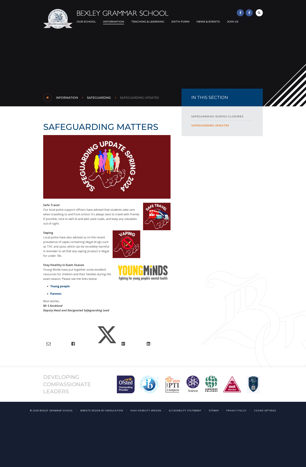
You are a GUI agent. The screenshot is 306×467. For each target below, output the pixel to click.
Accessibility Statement (185, 410)
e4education (114, 410)
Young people (60, 286)
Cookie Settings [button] (265, 410)
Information (67, 97)
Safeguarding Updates (139, 97)
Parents (55, 294)
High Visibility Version (146, 410)
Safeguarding (99, 97)
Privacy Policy (236, 410)
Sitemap (214, 410)
